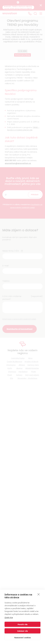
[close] (38, 594)
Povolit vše (22, 624)
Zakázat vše (22, 631)
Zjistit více (9, 617)
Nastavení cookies (22, 637)
